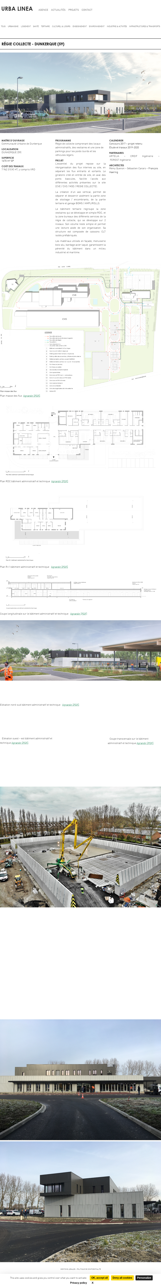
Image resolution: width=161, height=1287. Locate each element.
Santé (36, 27)
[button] (80, 132)
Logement (26, 27)
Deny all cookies (122, 1277)
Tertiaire (45, 27)
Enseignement (80, 27)
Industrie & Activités (117, 27)
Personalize (144, 1277)
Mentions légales (67, 1269)
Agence (43, 10)
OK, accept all (99, 1277)
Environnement (96, 27)
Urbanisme (13, 27)
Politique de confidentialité (89, 1269)
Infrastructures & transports (144, 27)
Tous (3, 27)
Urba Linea (17, 8)
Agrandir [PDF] (31, 396)
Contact (87, 10)
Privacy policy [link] (78, 1282)
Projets (73, 10)
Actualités (58, 10)
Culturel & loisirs (61, 27)
